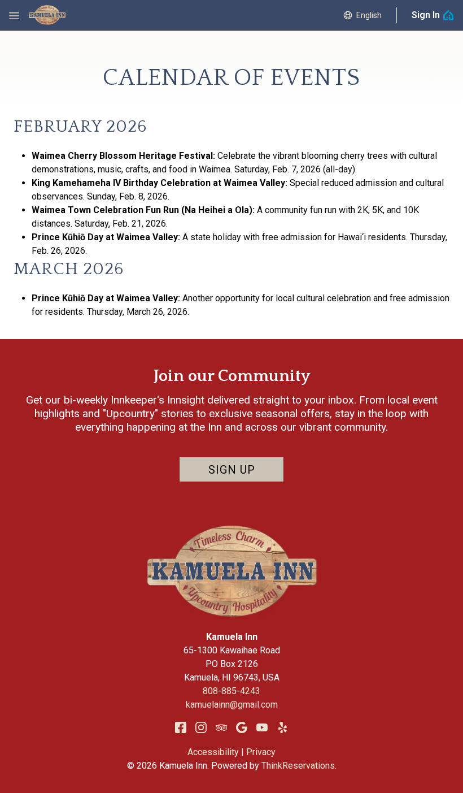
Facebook (180, 727)
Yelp (282, 727)
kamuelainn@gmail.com (232, 704)
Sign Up (231, 469)
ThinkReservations (298, 765)
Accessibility (213, 752)
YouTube (262, 727)
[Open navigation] (14, 15)
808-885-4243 (231, 691)
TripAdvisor (221, 727)
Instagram (201, 727)
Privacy (261, 752)
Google (241, 727)
